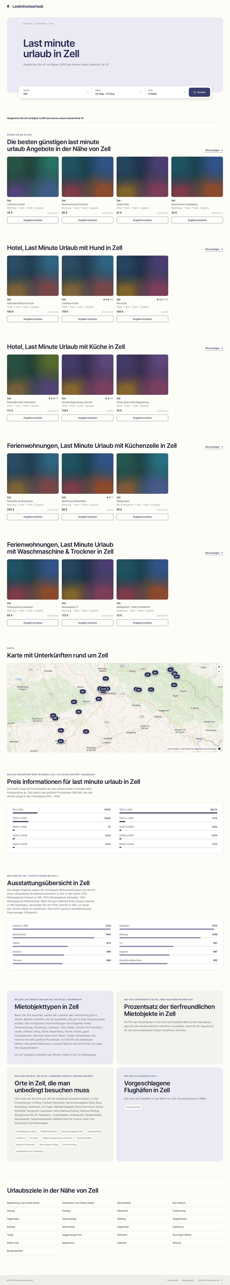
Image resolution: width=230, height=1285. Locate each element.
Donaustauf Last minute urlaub (78, 1202)
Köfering (121, 1218)
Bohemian (122, 1234)
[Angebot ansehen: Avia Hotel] (142, 276)
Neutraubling (123, 1202)
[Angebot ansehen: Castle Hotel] (142, 177)
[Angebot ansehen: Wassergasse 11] (87, 579)
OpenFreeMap (173, 748)
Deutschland (40, 23)
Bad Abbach (179, 1202)
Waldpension (123, 501)
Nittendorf (122, 1210)
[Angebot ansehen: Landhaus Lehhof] (33, 177)
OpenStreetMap (210, 748)
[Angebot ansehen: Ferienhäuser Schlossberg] (197, 177)
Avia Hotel (122, 303)
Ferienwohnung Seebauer (20, 607)
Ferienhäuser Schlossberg (184, 204)
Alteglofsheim (180, 1218)
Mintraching (68, 1226)
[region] (115, 707)
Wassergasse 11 (70, 607)
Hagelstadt (123, 1226)
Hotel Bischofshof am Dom (20, 303)
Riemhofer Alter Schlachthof (21, 402)
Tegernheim (13, 1218)
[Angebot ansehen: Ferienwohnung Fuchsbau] (87, 177)
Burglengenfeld (15, 1250)
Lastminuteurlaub (28, 6)
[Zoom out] (219, 671)
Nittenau (177, 1242)
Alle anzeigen (214, 150)
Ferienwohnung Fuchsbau (75, 204)
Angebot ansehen (32, 220)
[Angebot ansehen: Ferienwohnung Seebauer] (33, 579)
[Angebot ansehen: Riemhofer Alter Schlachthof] (33, 375)
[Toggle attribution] (219, 749)
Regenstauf (68, 1242)
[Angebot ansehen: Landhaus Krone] (87, 276)
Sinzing (11, 1210)
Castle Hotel (123, 204)
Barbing (11, 1226)
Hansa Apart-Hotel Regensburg (133, 402)
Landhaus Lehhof (16, 204)
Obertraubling (69, 1218)
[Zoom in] (219, 667)
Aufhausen (178, 1226)
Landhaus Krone (70, 303)
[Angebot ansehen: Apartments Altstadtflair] (87, 473)
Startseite (27, 23)
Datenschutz (173, 1280)
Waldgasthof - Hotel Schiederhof (133, 607)
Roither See (13, 1242)
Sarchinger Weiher (182, 1234)
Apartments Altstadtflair (74, 501)
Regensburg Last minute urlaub (23, 1202)
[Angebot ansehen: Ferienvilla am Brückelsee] (33, 473)
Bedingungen (188, 1280)
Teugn (10, 1234)
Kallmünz (122, 1242)
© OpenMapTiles (187, 748)
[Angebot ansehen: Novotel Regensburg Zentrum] (87, 375)
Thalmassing (179, 1210)
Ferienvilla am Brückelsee (20, 501)
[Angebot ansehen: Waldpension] (142, 473)
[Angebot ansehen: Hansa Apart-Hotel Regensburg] (142, 375)
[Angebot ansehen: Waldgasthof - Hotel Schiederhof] (142, 579)
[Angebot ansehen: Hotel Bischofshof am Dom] (33, 276)
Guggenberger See (72, 1234)
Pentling (66, 1210)
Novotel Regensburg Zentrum (77, 402)
